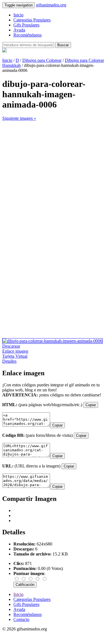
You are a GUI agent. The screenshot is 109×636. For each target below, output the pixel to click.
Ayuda (19, 30)
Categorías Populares (32, 20)
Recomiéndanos (27, 35)
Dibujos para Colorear (41, 60)
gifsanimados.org (51, 5)
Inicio (18, 15)
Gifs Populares (26, 25)
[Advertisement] (54, 175)
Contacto (21, 619)
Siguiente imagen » (19, 118)
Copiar (91, 405)
